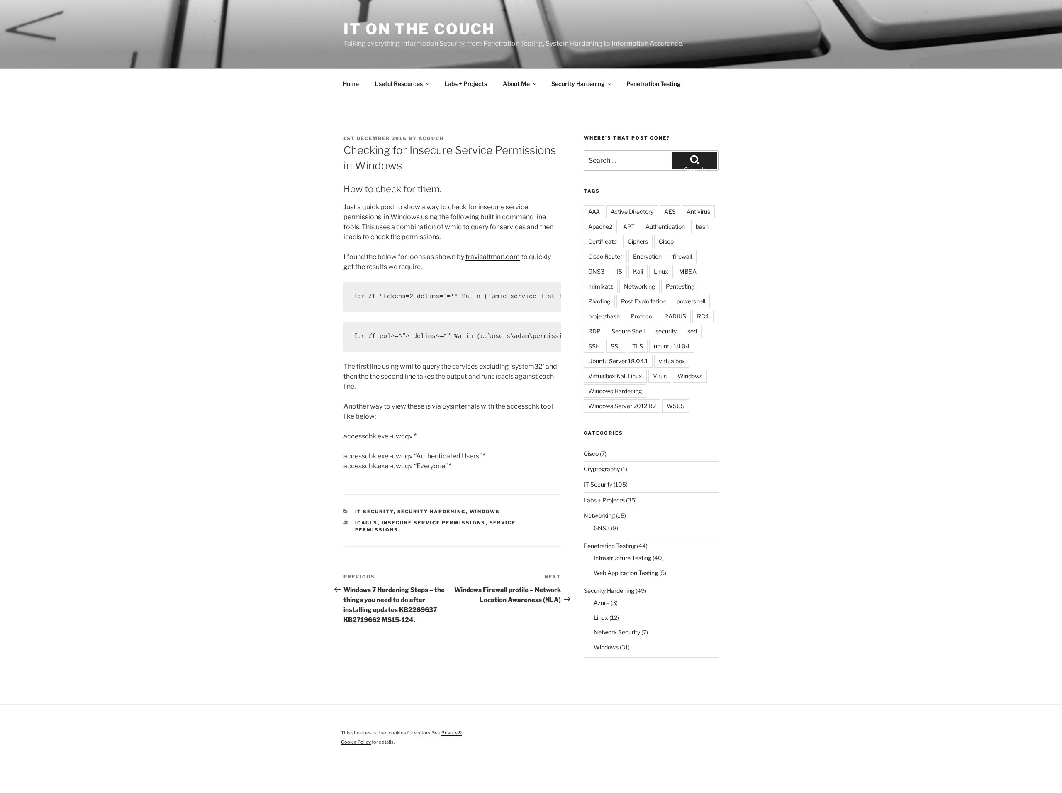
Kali (638, 271)
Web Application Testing (626, 572)
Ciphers (638, 241)
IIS (618, 271)
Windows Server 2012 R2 (622, 405)
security (666, 331)
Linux (661, 271)
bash (702, 226)
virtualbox (672, 361)
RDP (594, 331)
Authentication (665, 226)
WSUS (675, 405)
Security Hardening (578, 83)
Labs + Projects (465, 83)
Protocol (642, 316)
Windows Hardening (615, 390)
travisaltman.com (492, 257)
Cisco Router (605, 256)
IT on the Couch (419, 29)
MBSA (688, 271)
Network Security (617, 632)
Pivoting (599, 301)
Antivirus (698, 211)
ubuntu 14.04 (671, 346)
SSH (594, 346)
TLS (637, 346)
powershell (691, 301)
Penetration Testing (653, 83)
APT (629, 226)
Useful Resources (399, 83)
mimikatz (600, 286)
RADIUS (675, 316)
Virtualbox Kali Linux (615, 375)
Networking (639, 286)
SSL (616, 346)
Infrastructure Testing (622, 557)
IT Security (374, 511)
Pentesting (680, 286)
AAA (594, 211)
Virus (660, 375)
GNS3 (596, 271)
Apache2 (600, 226)
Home (351, 83)
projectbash (604, 316)
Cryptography (602, 468)
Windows (485, 511)
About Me (516, 83)
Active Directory (632, 211)
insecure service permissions (434, 523)
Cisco (666, 241)
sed (692, 331)
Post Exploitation (643, 301)
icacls (366, 523)
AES (670, 211)
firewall (682, 256)
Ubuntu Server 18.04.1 (618, 361)
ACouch (431, 138)
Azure (601, 602)
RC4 (703, 316)
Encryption (647, 256)
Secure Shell (628, 331)
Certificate (602, 241)
